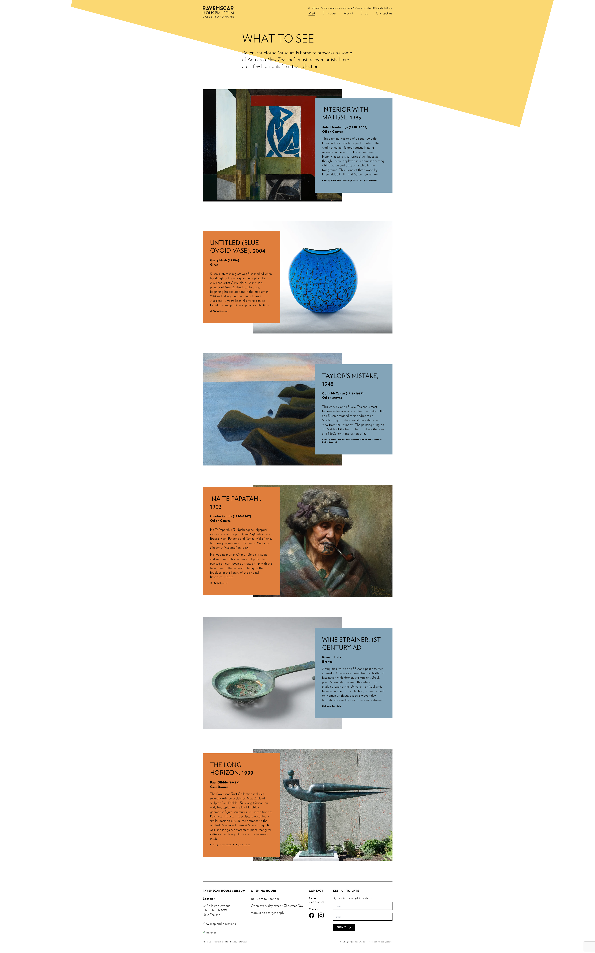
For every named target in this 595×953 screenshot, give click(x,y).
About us (207, 941)
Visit (312, 13)
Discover (329, 13)
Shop (364, 13)
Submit (341, 927)
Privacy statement (238, 941)
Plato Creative (385, 941)
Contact (316, 890)
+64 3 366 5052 (316, 902)
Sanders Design (358, 941)
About (348, 13)
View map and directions (219, 923)
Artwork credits (221, 941)
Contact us (384, 13)
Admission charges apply (267, 912)
